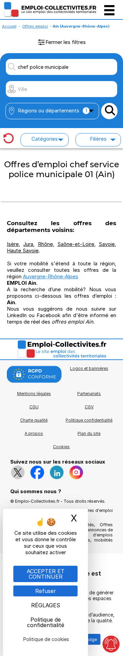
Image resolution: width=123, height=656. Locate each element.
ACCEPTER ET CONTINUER (46, 574)
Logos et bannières (89, 368)
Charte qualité (33, 420)
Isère (13, 244)
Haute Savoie (23, 250)
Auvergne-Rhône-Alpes (50, 276)
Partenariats (89, 393)
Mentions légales (34, 393)
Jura (28, 244)
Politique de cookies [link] (46, 639)
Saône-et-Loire (75, 244)
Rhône (45, 244)
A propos (34, 433)
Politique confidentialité (89, 420)
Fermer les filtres (65, 42)
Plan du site (89, 433)
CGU (34, 406)
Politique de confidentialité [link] (45, 622)
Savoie (107, 244)
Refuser (45, 591)
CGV (89, 406)
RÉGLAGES (45, 605)
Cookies (61, 446)
